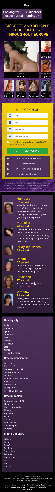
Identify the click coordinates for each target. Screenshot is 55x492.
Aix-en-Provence (12, 353)
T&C (45, 142)
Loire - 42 (9, 363)
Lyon (6, 331)
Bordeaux (8, 343)
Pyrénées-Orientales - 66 (16, 378)
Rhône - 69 (9, 387)
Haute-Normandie (12, 407)
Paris (6, 325)
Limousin (8, 404)
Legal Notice (27, 485)
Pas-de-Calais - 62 (13, 391)
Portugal (8, 454)
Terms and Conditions (11, 485)
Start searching (28, 150)
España (7, 445)
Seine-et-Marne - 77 (14, 372)
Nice (6, 337)
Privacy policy (18, 144)
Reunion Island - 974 (14, 401)
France (7, 439)
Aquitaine (8, 413)
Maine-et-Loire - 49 (13, 369)
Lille (6, 346)
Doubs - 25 (9, 366)
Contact (48, 485)
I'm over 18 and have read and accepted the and (28, 143)
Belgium (8, 448)
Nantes (7, 340)
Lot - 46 (8, 375)
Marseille (8, 328)
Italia (6, 442)
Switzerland (9, 451)
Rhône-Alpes (10, 422)
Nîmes (7, 350)
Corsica (8, 419)
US (5, 463)
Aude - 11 (8, 381)
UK (5, 460)
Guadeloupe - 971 (12, 425)
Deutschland (10, 457)
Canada (8, 466)
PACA (6, 416)
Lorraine (8, 428)
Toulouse (8, 334)
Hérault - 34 (10, 384)
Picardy (7, 410)
